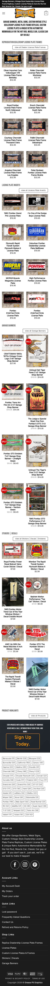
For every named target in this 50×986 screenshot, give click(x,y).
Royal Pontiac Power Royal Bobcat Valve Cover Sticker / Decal (13, 564)
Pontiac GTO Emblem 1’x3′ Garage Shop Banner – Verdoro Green (13, 506)
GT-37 (37, 784)
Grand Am (9, 784)
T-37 (7, 810)
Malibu (32, 793)
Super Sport (40, 806)
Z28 (29, 815)
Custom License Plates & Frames (18, 953)
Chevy (21, 771)
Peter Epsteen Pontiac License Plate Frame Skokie (37, 172)
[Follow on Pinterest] (34, 864)
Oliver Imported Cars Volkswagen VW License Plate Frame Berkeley (13, 74)
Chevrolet (9, 771)
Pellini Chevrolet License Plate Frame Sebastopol (37, 140)
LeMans (19, 793)
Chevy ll (34, 771)
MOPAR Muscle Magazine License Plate (13, 280)
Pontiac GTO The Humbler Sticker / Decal (37, 646)
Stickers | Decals (10, 958)
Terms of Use (38, 978)
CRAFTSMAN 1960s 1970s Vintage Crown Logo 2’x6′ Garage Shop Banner (12, 357)
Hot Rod (39, 789)
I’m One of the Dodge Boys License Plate (37, 214)
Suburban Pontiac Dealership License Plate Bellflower (37, 245)
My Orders (7, 891)
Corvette (8, 780)
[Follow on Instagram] (25, 864)
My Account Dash (11, 886)
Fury (43, 780)
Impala (7, 793)
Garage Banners (10, 963)
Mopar (7, 797)
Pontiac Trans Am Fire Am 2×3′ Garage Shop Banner (13, 404)
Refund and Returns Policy (15, 927)
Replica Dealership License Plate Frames (22, 942)
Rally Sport (22, 802)
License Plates (9, 947)
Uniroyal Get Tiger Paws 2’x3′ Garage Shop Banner (37, 372)
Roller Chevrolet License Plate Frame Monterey (37, 72)
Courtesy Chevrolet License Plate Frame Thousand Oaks (13, 140)
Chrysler (8, 776)
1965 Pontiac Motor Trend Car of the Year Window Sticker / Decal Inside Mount (37, 693)
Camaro (38, 763)
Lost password (9, 911)
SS (27, 806)
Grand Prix (24, 784)
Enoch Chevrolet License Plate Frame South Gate (37, 107)
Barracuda (9, 758)
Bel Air (21, 758)
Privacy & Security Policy (17, 978)
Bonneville (9, 763)
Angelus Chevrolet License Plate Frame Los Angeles (13, 172)
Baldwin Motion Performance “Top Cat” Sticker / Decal (37, 599)
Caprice (8, 767)
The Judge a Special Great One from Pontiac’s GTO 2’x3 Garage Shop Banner (37, 422)
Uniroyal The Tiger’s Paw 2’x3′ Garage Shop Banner (37, 472)
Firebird (32, 780)
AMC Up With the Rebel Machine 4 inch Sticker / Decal (12, 646)
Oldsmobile (32, 797)
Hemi (27, 789)
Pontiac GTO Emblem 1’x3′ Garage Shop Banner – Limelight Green (13, 457)
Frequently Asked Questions (16, 917)
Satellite (16, 806)
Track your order (10, 896)
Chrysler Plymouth (25, 776)
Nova (19, 797)
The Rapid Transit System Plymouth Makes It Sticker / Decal (13, 680)
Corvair (42, 776)
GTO (6, 789)
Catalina (21, 767)
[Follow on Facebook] (15, 864)
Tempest (18, 810)
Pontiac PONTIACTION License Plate (12, 313)
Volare (18, 815)
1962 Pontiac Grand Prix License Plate (12, 214)
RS (6, 806)
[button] (3, 13)
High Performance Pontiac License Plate (37, 279)
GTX (16, 789)
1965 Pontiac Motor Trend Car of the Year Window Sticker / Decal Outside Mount (12, 613)
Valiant (7, 815)
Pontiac (8, 802)
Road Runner (38, 802)
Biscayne (34, 758)
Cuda (20, 780)
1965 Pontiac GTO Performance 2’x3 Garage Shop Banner (37, 521)
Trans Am (32, 810)
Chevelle (34, 767)
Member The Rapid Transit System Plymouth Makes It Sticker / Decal (37, 565)
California (24, 763)
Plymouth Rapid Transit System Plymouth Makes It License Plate (13, 247)
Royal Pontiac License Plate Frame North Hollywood (13, 107)
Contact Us (7, 922)
